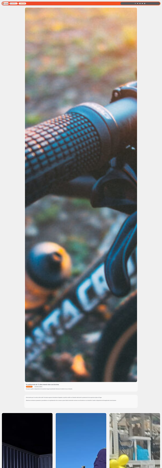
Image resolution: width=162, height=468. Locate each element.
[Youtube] (142, 3)
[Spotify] (145, 3)
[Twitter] (138, 3)
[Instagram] (135, 3)
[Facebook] (140, 3)
